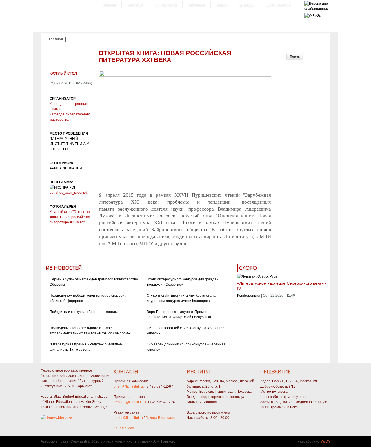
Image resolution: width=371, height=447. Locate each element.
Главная (109, 5)
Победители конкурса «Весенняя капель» (84, 312)
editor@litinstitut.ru (128, 418)
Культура (246, 5)
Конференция (248, 296)
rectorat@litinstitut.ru (130, 402)
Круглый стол (63, 73)
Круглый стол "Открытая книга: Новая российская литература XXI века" (70, 217)
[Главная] (316, 9)
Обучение (196, 5)
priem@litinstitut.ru (128, 386)
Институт (135, 5)
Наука (221, 5)
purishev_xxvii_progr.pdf (69, 193)
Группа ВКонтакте (160, 418)
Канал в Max (124, 428)
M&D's (325, 441)
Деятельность (278, 5)
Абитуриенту (166, 5)
